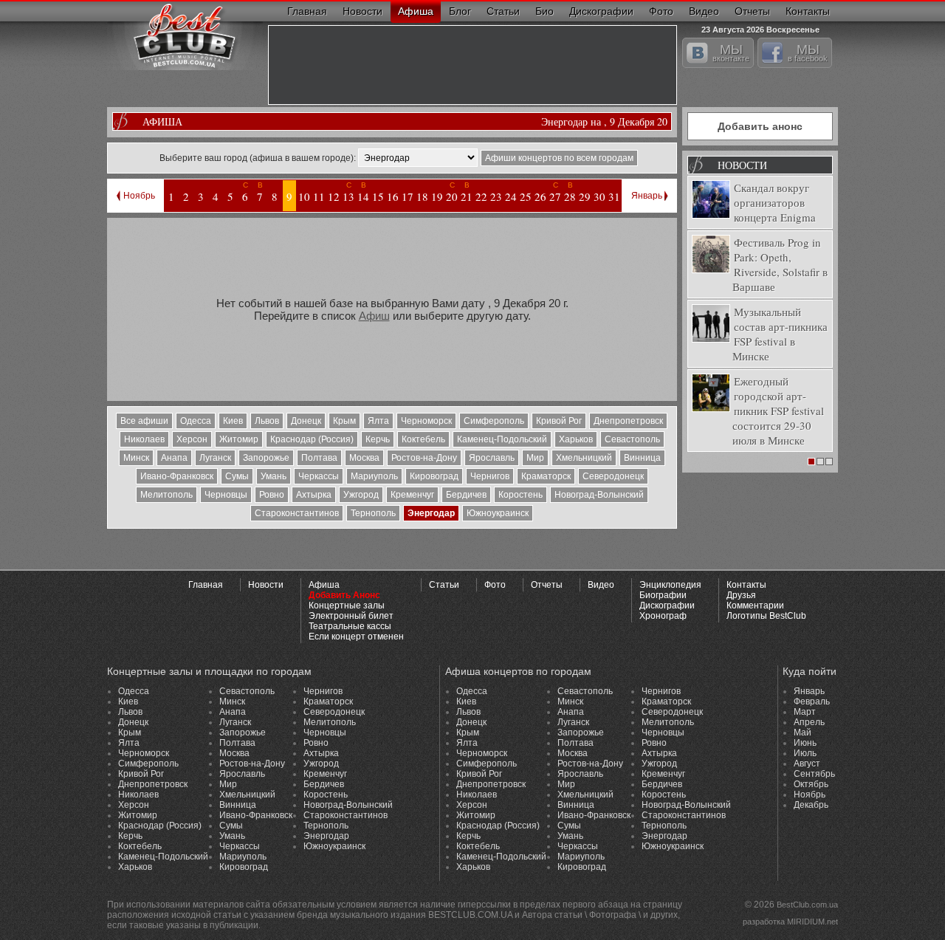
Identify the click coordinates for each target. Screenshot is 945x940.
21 (466, 196)
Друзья (741, 595)
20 (452, 196)
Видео (704, 11)
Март (805, 712)
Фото (661, 11)
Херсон (191, 439)
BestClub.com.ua (807, 904)
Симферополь (494, 421)
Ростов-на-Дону (424, 458)
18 (422, 196)
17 (407, 196)
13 (348, 196)
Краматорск (546, 476)
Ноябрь (139, 196)
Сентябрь (814, 774)
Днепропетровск (628, 421)
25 (526, 196)
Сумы (237, 476)
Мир (535, 458)
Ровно (271, 495)
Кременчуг (412, 495)
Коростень (520, 495)
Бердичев (466, 495)
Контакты (808, 11)
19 (437, 196)
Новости (362, 11)
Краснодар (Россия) (312, 439)
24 (511, 196)
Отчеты (752, 11)
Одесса (195, 421)
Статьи (503, 11)
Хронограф (663, 616)
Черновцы (226, 495)
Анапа (174, 458)
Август (807, 763)
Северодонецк (613, 476)
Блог (460, 11)
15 (378, 196)
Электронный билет (351, 616)
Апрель (809, 722)
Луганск (215, 458)
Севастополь (632, 439)
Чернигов (489, 476)
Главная (307, 11)
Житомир (238, 439)
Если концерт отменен (356, 636)
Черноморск (426, 421)
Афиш (374, 315)
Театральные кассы (350, 626)
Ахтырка (313, 495)
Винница (642, 458)
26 (540, 196)
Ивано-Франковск (176, 476)
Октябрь (811, 784)
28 (570, 196)
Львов (267, 421)
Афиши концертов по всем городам (559, 158)
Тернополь (373, 513)
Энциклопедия (670, 585)
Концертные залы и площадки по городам (209, 671)
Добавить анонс (760, 126)
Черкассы (318, 476)
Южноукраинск (498, 513)
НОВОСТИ (742, 165)
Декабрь (811, 805)
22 (481, 196)
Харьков (576, 439)
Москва (364, 458)
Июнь (805, 743)
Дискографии (601, 11)
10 (304, 196)
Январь (646, 196)
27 (555, 196)
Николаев (144, 439)
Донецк (306, 421)
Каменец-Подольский (502, 439)
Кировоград (434, 476)
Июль (805, 753)
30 (599, 196)
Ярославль (492, 458)
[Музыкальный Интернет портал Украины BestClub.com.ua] (185, 35)
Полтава (319, 458)
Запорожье (266, 458)
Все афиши (144, 421)
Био (544, 11)
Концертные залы (347, 605)
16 (393, 196)
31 (614, 196)
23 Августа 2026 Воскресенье (760, 27)
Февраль (812, 701)
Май (802, 732)
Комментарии (755, 605)
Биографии (663, 595)
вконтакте (730, 52)
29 (585, 196)
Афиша (415, 11)
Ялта (378, 421)
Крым (344, 421)
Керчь (377, 439)
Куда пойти (809, 671)
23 (496, 196)
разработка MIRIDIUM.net (790, 921)
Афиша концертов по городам (518, 671)
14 (363, 196)
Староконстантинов (297, 513)
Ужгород (361, 495)
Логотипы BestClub (766, 616)
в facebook (808, 52)
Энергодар (431, 513)
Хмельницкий (584, 458)
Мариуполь (374, 476)
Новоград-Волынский (599, 495)
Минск (136, 458)
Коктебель (423, 439)
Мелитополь (166, 495)
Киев (233, 421)
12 (334, 196)
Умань (273, 476)
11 (319, 196)
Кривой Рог (559, 421)
